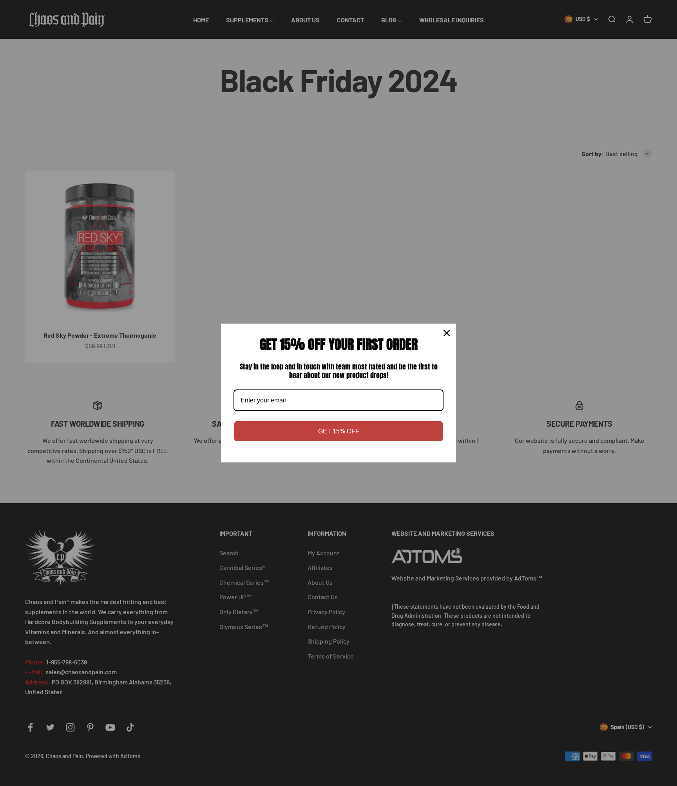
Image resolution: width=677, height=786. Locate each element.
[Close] (446, 333)
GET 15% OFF (338, 431)
